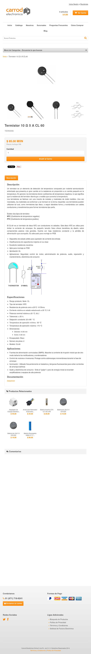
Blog (45, 31)
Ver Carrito (81, 13)
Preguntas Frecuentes (58, 25)
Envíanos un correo (14, 603)
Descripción (11, 178)
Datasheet (11, 381)
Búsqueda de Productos (59, 619)
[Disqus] (45, 485)
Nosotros (30, 25)
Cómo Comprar (77, 25)
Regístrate (84, 4)
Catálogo (19, 25)
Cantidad (10, 149)
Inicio (9, 25)
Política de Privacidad (58, 622)
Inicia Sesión (73, 4)
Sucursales (41, 25)
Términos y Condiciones (59, 625)
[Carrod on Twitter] (5, 620)
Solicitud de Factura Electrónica (62, 628)
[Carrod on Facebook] (8, 620)
